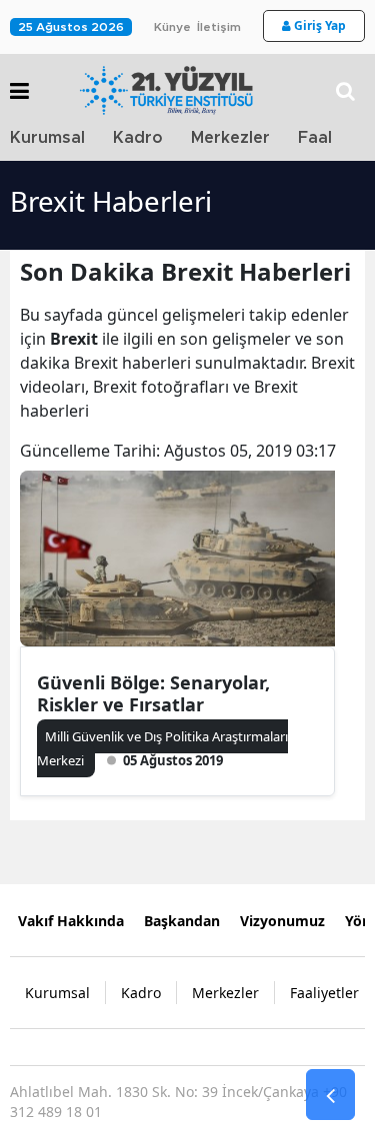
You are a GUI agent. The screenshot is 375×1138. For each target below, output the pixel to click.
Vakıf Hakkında (71, 920)
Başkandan (182, 920)
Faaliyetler (324, 992)
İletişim (219, 27)
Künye (172, 27)
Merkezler (230, 138)
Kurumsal (47, 138)
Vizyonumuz (282, 920)
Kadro (138, 138)
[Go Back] (330, 1095)
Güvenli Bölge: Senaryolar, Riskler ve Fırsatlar (153, 693)
